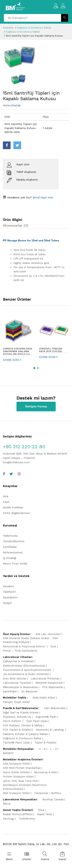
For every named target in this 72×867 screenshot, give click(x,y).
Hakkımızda (10, 535)
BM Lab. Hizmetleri (48, 634)
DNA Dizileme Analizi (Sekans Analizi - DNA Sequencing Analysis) (30, 640)
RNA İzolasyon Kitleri (16, 793)
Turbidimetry (27, 818)
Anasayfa (8, 27)
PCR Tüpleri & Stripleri (17, 729)
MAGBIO (8, 753)
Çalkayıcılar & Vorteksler (18, 661)
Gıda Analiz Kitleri (44, 697)
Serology (8, 818)
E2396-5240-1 (12, 359)
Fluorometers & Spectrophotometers (27, 669)
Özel (53, 646)
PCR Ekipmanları (52, 687)
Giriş (5, 496)
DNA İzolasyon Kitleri (16, 763)
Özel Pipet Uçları (37, 720)
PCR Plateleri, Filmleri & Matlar (23, 725)
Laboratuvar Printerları (45, 678)
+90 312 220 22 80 (24, 446)
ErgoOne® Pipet (46, 716)
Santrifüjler (10, 691)
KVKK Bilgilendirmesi (16, 513)
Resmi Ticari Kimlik (15, 563)
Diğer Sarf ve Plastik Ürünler (21, 712)
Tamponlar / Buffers (47, 793)
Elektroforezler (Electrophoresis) (24, 665)
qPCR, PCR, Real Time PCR (20, 780)
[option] (36, 56)
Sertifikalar (10, 546)
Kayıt (6, 501)
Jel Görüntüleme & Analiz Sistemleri (26, 674)
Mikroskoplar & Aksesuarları (20, 687)
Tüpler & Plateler (45, 742)
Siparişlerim (10, 597)
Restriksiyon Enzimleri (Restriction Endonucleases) (24, 786)
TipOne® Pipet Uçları (16, 742)
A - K (42, 748)
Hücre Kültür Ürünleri (16, 772)
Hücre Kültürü (12, 720)
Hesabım (8, 586)
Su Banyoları (29, 691)
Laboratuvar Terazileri (17, 682)
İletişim (7, 602)
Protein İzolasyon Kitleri (18, 776)
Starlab (16, 105)
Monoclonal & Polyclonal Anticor (24, 646)
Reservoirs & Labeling (50, 729)
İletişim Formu (36, 406)
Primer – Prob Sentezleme (20, 650)
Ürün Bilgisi (12, 220)
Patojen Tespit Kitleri (16, 701)
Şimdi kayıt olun (42, 197)
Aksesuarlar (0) (15, 225)
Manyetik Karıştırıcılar (49, 682)
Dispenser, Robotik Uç (17, 716)
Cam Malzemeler (55, 708)
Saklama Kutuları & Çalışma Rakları (25, 734)
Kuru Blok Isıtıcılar (14, 678)
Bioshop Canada (53, 799)
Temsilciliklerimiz (13, 541)
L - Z (53, 748)
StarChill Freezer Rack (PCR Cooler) (50, 350)
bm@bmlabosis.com (16, 462)
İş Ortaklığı (9, 557)
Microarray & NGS (45, 772)
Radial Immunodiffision (18, 814)
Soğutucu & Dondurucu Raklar (34, 27)
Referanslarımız (13, 552)
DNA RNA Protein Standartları (22, 767)
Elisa (41, 809)
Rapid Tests (44, 814)
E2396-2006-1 (48, 356)
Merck (7, 803)
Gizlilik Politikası (13, 507)
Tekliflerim (9, 591)
